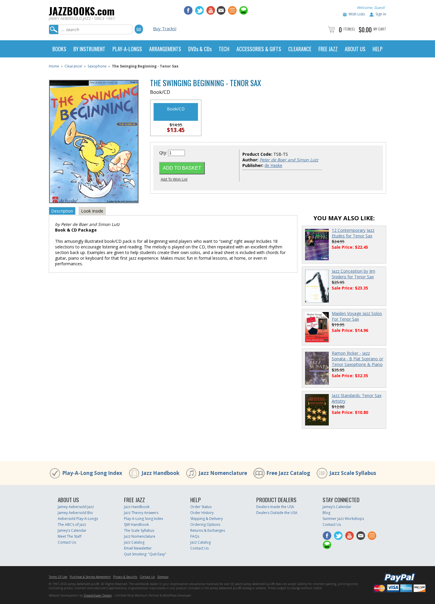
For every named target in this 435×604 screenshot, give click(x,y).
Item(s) (349, 28)
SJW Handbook (136, 524)
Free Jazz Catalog (288, 473)
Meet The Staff (69, 536)
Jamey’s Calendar (72, 530)
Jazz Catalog (134, 542)
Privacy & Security (125, 577)
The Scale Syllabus (139, 530)
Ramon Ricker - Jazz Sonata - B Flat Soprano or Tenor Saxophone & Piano (357, 358)
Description (62, 211)
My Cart (379, 28)
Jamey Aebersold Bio (75, 512)
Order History (202, 512)
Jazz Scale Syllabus (352, 473)
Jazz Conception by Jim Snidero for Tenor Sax (353, 273)
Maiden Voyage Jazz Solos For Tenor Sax (357, 316)
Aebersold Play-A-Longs (78, 518)
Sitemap (162, 577)
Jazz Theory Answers (141, 512)
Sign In (381, 14)
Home (54, 66)
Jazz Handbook (160, 473)
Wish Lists (357, 14)
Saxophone (97, 66)
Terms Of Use (58, 577)
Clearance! (73, 66)
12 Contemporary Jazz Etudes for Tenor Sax (353, 233)
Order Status (201, 506)
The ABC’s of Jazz (72, 524)
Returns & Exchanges (207, 530)
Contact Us (67, 542)
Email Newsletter (138, 548)
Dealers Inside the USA (275, 506)
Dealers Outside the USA (276, 512)
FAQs (194, 536)
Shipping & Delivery (206, 518)
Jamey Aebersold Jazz (76, 506)
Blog (326, 512)
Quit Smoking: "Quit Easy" (145, 554)
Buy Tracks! (164, 28)
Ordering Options (205, 524)
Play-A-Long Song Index (92, 473)
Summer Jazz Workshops (343, 518)
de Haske (273, 165)
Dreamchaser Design (98, 595)
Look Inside (92, 211)
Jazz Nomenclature (223, 473)
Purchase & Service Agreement (90, 577)
